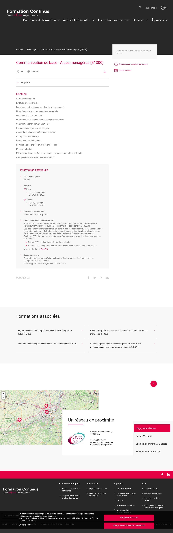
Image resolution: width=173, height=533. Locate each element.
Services (139, 20)
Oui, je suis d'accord (129, 517)
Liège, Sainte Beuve (146, 428)
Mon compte (164, 8)
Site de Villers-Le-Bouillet (148, 451)
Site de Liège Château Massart (151, 443)
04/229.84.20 (100, 440)
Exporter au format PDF (105, 71)
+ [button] (3, 393)
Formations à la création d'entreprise (71, 490)
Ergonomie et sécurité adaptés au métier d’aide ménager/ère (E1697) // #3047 (45, 332)
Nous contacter (151, 8)
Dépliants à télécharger (98, 489)
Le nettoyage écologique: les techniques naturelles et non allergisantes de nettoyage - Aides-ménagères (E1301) (115, 345)
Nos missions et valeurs (126, 505)
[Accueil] (29, 13)
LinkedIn (168, 475)
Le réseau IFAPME (124, 489)
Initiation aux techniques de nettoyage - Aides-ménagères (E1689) (47, 344)
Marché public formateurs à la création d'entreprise (154, 506)
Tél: (91, 440)
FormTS (44, 249)
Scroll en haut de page (153, 383)
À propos (158, 20)
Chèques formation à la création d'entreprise (71, 497)
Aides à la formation (77, 20)
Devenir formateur (151, 489)
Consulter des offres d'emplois (152, 499)
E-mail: (93, 442)
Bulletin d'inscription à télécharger (97, 494)
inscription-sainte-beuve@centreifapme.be (101, 443)
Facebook (162, 475)
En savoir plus (25, 525)
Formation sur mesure (113, 20)
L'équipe (120, 500)
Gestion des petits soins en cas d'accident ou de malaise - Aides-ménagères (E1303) (119, 332)
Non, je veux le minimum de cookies (129, 525)
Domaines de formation (39, 20)
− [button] (3, 397)
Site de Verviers (143, 436)
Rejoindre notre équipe (152, 493)
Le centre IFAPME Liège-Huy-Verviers (126, 494)
